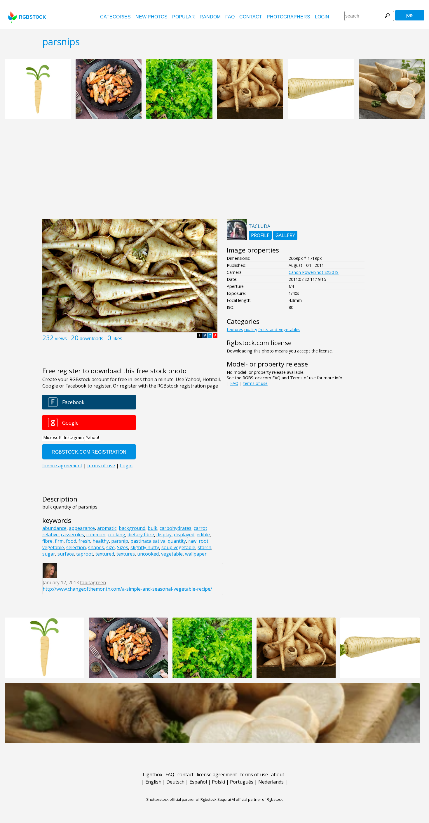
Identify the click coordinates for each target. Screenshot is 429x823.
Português (241, 782)
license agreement (217, 774)
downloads (91, 338)
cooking (116, 534)
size (110, 547)
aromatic (106, 528)
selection (76, 547)
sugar (48, 554)
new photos (151, 16)
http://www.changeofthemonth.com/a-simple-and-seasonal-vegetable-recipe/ (127, 589)
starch (204, 547)
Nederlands (271, 782)
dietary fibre (141, 534)
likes (117, 338)
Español (198, 782)
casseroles (72, 534)
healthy (101, 541)
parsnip (119, 541)
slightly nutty (144, 547)
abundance (54, 528)
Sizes (122, 547)
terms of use (255, 383)
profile (260, 235)
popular (183, 16)
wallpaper (196, 554)
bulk (152, 528)
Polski (218, 782)
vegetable (172, 554)
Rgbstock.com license (259, 342)
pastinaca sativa (147, 541)
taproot (84, 554)
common (95, 534)
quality (250, 329)
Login (322, 16)
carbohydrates (175, 528)
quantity (177, 541)
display (164, 534)
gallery (285, 235)
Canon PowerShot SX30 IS (314, 272)
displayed (184, 534)
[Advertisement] (214, 172)
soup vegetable (178, 547)
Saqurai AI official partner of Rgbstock (250, 799)
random (210, 16)
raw (192, 541)
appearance (82, 528)
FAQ (230, 16)
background (132, 528)
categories (115, 16)
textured (104, 554)
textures (125, 554)
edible (203, 534)
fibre (47, 541)
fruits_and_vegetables (279, 329)
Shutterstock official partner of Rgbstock (181, 799)
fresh (84, 541)
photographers (288, 16)
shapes (96, 547)
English (153, 782)
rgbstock (32, 17)
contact (250, 16)
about (277, 774)
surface (65, 554)
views (61, 338)
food (71, 541)
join (410, 15)
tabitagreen (93, 582)
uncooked (148, 554)
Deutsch (175, 782)
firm (59, 541)
